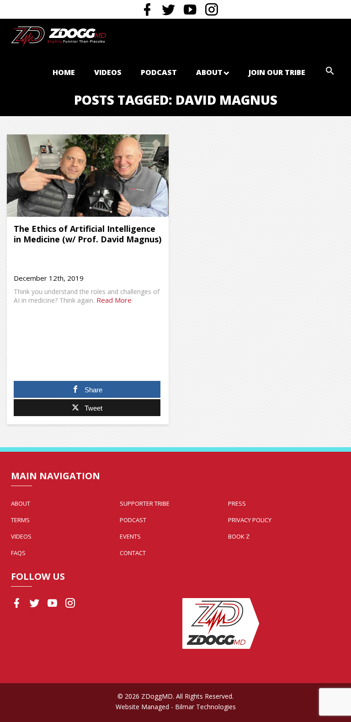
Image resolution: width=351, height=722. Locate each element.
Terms (20, 520)
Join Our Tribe (277, 72)
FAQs (18, 553)
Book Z (239, 536)
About (209, 72)
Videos (108, 72)
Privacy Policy (249, 520)
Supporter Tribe (145, 503)
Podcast (159, 72)
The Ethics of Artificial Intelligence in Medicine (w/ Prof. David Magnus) (87, 234)
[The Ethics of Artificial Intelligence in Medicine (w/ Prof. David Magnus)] (88, 175)
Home (64, 72)
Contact (133, 553)
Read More (114, 300)
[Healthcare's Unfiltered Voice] (58, 36)
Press (237, 503)
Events (130, 536)
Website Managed (142, 706)
